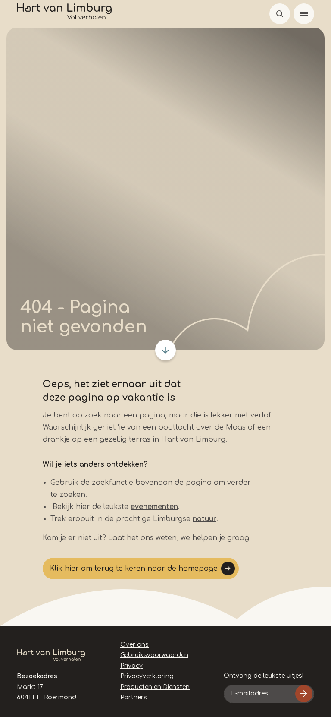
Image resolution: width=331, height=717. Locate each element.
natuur (204, 519)
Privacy (131, 666)
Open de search (279, 13)
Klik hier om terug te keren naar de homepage (134, 568)
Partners (133, 697)
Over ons (134, 644)
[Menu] (304, 13)
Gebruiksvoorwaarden (154, 655)
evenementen (154, 507)
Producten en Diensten (155, 687)
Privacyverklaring (147, 676)
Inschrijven (303, 693)
